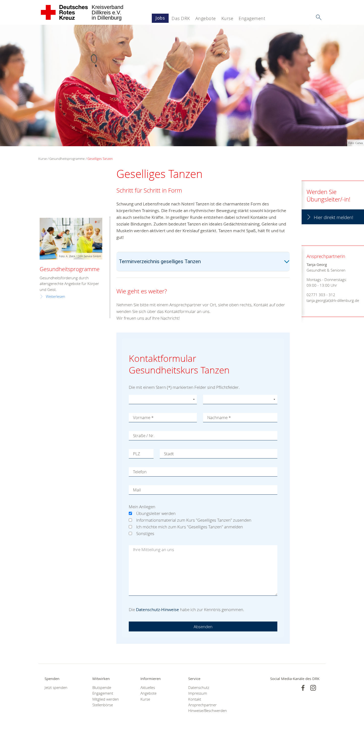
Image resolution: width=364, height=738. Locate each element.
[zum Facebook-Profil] (303, 688)
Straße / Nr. (144, 435)
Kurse (227, 18)
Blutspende (101, 687)
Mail (137, 490)
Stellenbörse (102, 705)
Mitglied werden (105, 699)
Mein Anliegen (142, 507)
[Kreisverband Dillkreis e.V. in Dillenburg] (64, 12)
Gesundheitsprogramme (67, 158)
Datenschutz (198, 687)
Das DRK (181, 18)
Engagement (252, 18)
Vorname (143, 417)
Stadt (169, 453)
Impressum (197, 693)
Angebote (205, 18)
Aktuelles (147, 687)
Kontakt (194, 699)
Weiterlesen (55, 296)
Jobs (160, 18)
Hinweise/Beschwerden (206, 710)
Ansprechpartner (202, 705)
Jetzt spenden (56, 687)
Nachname (219, 417)
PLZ (136, 453)
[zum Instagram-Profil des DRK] (313, 688)
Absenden (203, 626)
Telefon (140, 472)
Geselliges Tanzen (100, 158)
